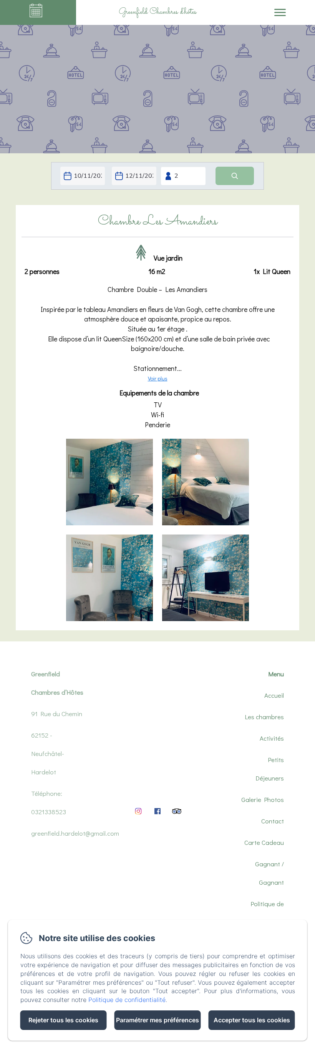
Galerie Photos (262, 799)
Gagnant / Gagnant (269, 873)
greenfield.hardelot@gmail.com (75, 833)
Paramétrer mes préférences (157, 1020)
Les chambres (264, 716)
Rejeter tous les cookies (63, 1020)
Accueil (274, 695)
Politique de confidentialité (263, 912)
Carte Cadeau (264, 842)
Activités (272, 738)
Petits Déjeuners (269, 768)
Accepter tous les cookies (252, 1020)
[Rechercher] (235, 176)
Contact (272, 821)
